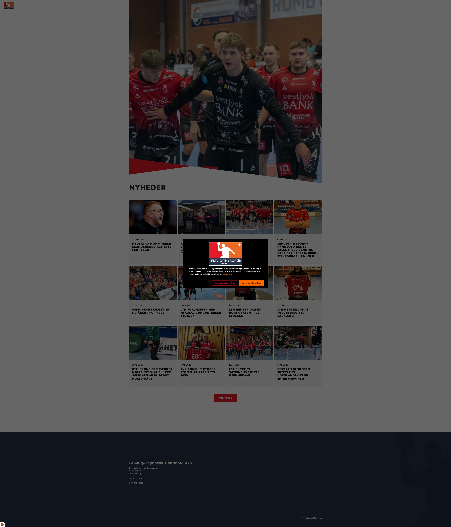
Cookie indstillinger (197, 283)
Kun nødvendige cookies (224, 283)
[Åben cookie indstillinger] (2, 524)
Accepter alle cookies (251, 283)
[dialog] (225, 263)
